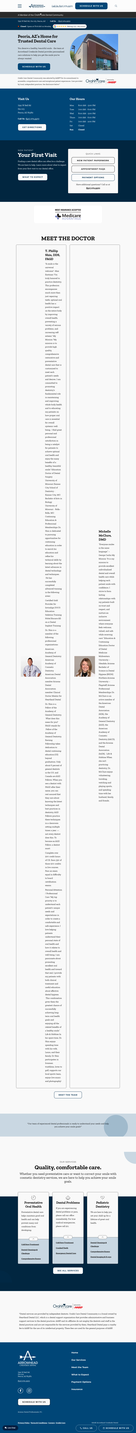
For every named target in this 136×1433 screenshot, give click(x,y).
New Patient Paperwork (93, 160)
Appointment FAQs (93, 169)
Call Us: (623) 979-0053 (62, 6)
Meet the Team (68, 1095)
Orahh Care (60, 1423)
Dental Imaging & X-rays (101, 1257)
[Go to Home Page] (37, 6)
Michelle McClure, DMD (105, 535)
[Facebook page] (20, 1390)
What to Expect (32, 177)
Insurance (77, 1389)
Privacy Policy (24, 1423)
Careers (51, 1423)
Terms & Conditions (38, 1423)
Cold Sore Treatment (30, 1244)
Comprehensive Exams (31, 1258)
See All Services (68, 1270)
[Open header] (20, 6)
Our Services (78, 1360)
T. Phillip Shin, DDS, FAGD (52, 255)
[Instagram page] (29, 1390)
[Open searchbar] (116, 6)
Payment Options (93, 177)
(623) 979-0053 (64, 21)
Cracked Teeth (62, 1248)
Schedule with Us (91, 6)
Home (74, 1352)
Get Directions (32, 127)
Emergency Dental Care (66, 1253)
